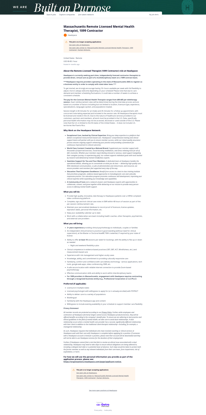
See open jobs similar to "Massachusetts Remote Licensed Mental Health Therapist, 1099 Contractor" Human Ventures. (101, 49)
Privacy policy (98, 410)
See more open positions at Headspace (103, 390)
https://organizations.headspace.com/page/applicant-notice (92, 361)
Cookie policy (108, 410)
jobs (51, 14)
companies (67, 14)
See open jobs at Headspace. (79, 45)
